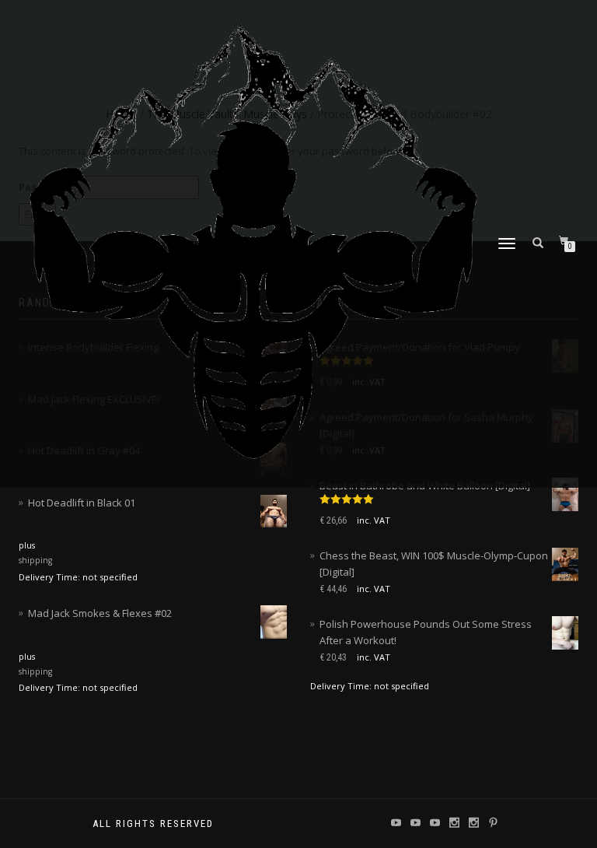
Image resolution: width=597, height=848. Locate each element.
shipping (35, 560)
